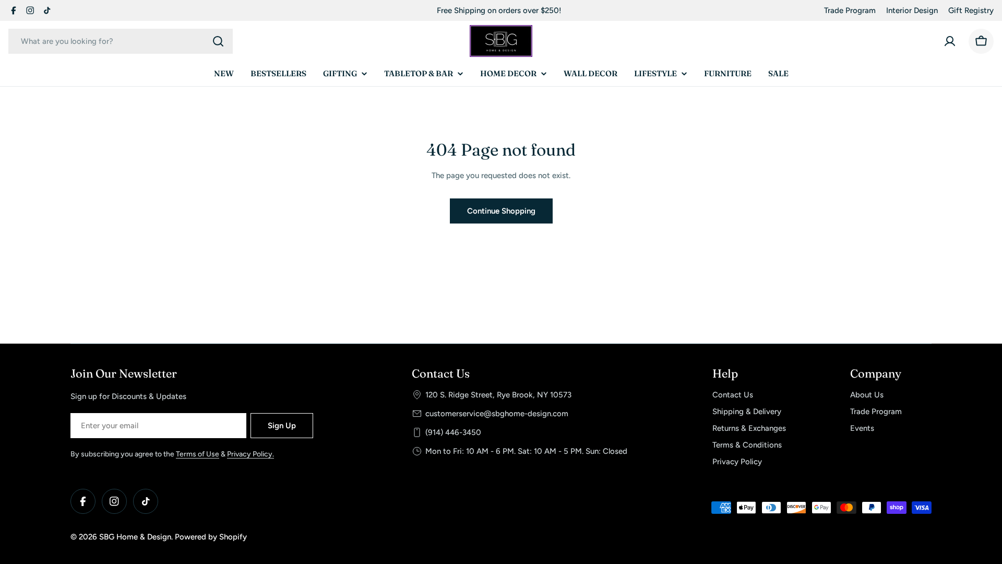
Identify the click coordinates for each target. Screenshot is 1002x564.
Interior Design (912, 10)
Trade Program (850, 10)
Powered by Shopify (211, 537)
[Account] (950, 41)
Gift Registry (971, 10)
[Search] (218, 41)
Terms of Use (197, 454)
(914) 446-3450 (453, 432)
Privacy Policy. (250, 454)
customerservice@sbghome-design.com (496, 413)
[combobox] (120, 41)
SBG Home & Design (135, 537)
